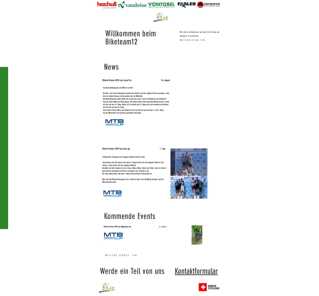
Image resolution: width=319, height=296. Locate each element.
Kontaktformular (196, 271)
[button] (4, 3)
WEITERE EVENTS (117, 255)
